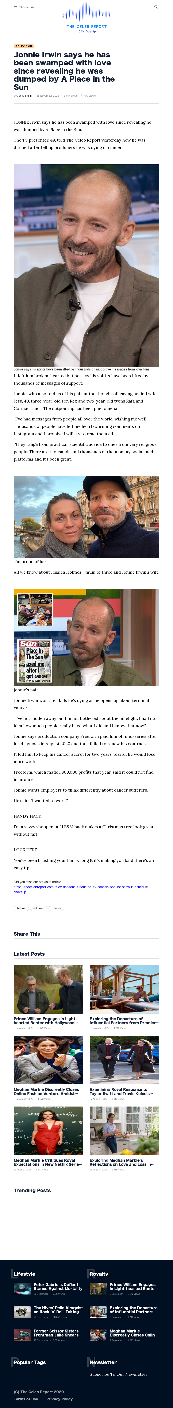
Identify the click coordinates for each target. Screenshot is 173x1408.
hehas (21, 908)
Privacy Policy (59, 1399)
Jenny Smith (24, 95)
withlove (38, 908)
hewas (56, 908)
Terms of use (26, 1399)
